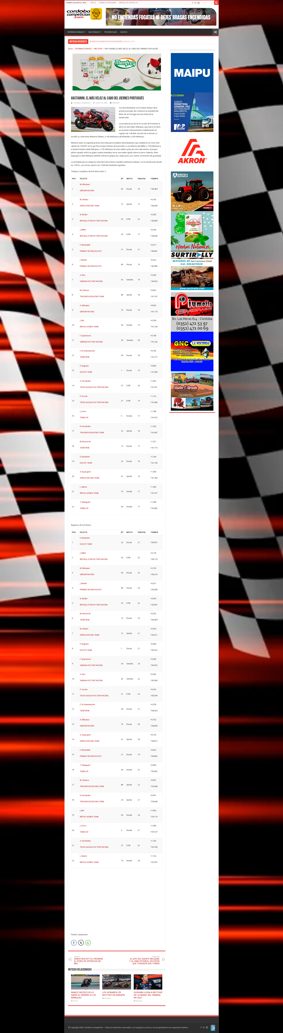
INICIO (93, 3)
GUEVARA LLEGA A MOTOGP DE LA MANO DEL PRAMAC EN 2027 (148, 995)
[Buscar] (216, 2)
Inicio (70, 49)
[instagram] (198, 3)
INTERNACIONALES (76, 32)
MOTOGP (98, 49)
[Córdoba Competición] (78, 13)
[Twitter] (195, 3)
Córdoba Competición (82, 103)
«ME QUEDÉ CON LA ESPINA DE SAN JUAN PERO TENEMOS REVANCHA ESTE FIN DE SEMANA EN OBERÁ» (135, 41)
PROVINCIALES (111, 32)
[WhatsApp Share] (88, 943)
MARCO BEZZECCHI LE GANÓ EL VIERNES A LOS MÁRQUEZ (83, 995)
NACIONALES (94, 32)
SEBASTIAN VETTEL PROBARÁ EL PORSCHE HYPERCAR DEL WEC (88, 960)
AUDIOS (123, 32)
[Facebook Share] (74, 943)
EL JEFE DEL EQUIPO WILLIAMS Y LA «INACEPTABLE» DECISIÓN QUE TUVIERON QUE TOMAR (144, 960)
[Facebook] (193, 3)
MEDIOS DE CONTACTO (128, 3)
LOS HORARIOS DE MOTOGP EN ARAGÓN (113, 993)
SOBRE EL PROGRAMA (107, 3)
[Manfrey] (117, 72)
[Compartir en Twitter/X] (81, 943)
